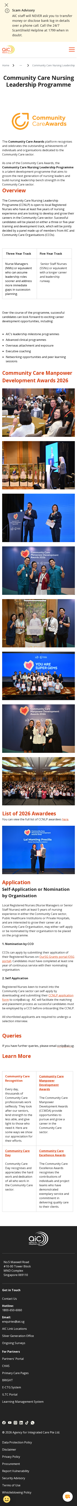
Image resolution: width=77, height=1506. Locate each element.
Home (5, 65)
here (65, 819)
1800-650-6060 (12, 1310)
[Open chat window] (68, 1497)
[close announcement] (6, 5)
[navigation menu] (72, 49)
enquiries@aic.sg (13, 1322)
